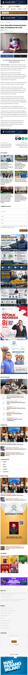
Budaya (12, 417)
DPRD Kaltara (9, 406)
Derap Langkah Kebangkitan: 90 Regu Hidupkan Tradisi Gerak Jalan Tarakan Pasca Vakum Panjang (20, 165)
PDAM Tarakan (17, 395)
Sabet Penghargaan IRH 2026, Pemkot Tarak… (16, 403)
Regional (8, 401)
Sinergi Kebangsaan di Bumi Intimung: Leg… (16, 408)
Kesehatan (13, 412)
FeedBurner (16, 644)
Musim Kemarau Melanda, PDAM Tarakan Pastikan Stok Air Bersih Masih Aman (21, 180)
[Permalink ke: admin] (2, 30)
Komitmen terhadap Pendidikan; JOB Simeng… (12, 444)
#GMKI (4, 464)
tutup (15, 657)
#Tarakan (5, 469)
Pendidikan (9, 443)
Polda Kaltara (17, 452)
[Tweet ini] (19, 138)
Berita (17, 447)
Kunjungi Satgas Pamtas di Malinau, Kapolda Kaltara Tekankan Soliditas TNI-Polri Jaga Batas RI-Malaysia (7, 181)
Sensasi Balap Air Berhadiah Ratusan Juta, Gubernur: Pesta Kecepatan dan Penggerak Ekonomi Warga (7, 165)
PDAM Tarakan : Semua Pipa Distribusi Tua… (16, 449)
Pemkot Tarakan (10, 395)
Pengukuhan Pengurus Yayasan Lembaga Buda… (14, 420)
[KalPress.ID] (13, 6)
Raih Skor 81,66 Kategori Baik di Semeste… (14, 414)
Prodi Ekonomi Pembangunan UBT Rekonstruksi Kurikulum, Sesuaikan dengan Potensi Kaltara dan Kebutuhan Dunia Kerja (21, 198)
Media (13, 452)
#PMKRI (4, 466)
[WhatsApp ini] (26, 138)
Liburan (4, 461)
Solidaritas (5, 471)
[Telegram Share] (22, 138)
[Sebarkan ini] (16, 138)
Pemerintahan (3, 443)
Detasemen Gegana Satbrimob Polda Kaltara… (15, 454)
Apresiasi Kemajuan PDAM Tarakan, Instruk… (15, 397)
